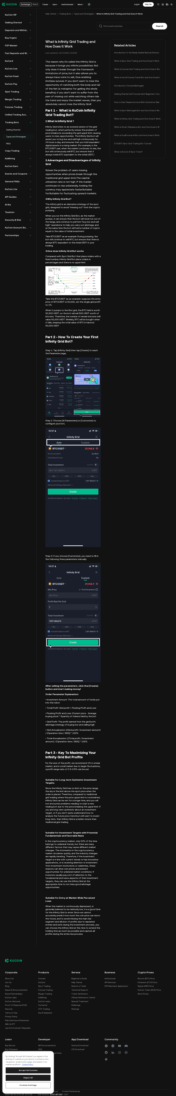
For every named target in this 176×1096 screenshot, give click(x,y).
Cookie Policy (27, 1064)
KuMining (42, 997)
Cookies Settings (28, 1085)
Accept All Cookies (28, 1070)
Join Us (8, 982)
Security (9, 1009)
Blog (7, 986)
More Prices (143, 994)
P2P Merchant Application (116, 986)
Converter (42, 1005)
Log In (137, 4)
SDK (40, 1049)
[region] (28, 1072)
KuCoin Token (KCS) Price (149, 990)
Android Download (79, 1045)
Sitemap (75, 1009)
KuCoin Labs (10, 997)
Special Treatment (79, 1001)
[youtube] (119, 1046)
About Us (9, 978)
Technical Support (79, 990)
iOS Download (77, 1049)
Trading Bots (65, 14)
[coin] (106, 1059)
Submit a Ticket (78, 986)
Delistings (75, 1005)
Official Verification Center (83, 997)
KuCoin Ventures (12, 1001)
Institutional (110, 978)
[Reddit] (106, 1052)
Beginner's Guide (79, 978)
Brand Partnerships (13, 994)
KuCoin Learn (44, 1001)
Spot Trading (44, 986)
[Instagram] (119, 1052)
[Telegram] (113, 1046)
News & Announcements (16, 990)
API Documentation (47, 1045)
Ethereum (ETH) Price (147, 982)
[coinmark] (126, 1052)
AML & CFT (10, 1024)
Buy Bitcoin (10, 1045)
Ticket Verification (79, 994)
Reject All (28, 1078)
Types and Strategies (84, 14)
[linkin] (113, 1052)
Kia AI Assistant (45, 1013)
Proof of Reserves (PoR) (16, 1005)
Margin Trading (45, 994)
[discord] (126, 1046)
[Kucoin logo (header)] (9, 4)
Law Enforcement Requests (17, 1028)
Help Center (50, 14)
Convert (42, 978)
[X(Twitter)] (106, 1046)
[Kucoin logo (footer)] (15, 960)
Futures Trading (45, 990)
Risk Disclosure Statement (17, 1020)
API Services (110, 982)
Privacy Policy (11, 1016)
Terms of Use (11, 1013)
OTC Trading (44, 1009)
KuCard (41, 982)
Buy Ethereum (11, 1049)
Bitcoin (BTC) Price (146, 978)
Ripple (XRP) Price (146, 986)
